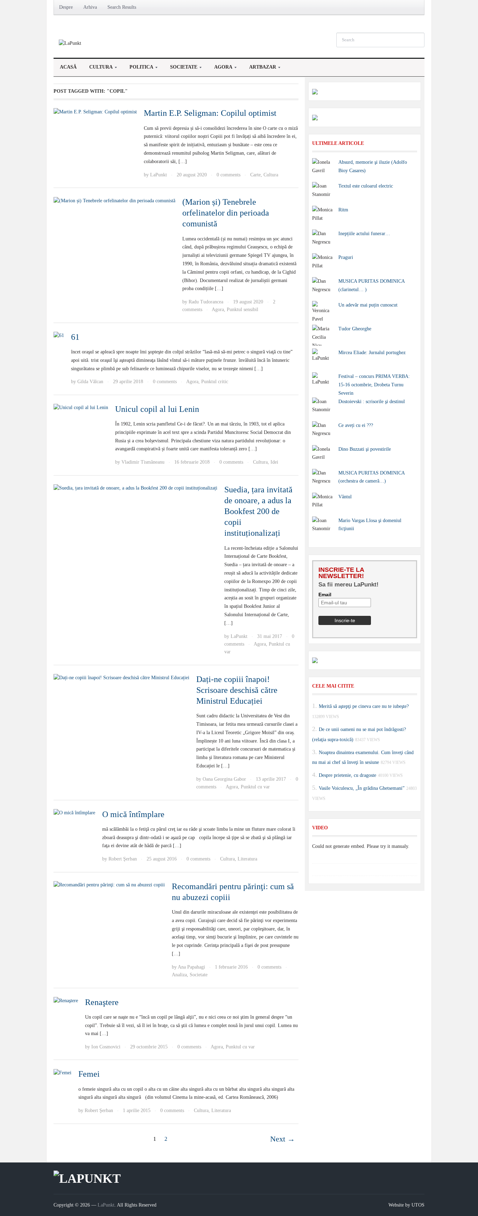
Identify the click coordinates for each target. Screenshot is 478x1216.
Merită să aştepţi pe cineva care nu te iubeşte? (364, 706)
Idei (274, 462)
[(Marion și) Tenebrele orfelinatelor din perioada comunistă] (114, 200)
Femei (89, 1073)
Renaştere (102, 1002)
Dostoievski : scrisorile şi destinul (371, 401)
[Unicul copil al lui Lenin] (81, 407)
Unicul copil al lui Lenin (157, 409)
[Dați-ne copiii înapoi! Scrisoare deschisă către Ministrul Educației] (121, 677)
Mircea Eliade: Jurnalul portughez (372, 352)
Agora (220, 68)
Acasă (68, 67)
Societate (180, 68)
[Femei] (62, 1072)
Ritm (343, 209)
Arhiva (90, 7)
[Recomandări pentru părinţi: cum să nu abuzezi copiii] (109, 884)
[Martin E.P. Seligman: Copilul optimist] (95, 111)
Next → (282, 1138)
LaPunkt (158, 174)
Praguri (345, 257)
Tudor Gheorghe (354, 328)
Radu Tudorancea (206, 301)
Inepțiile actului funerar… (364, 233)
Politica (138, 68)
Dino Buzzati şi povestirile (364, 449)
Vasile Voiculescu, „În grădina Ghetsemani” (362, 788)
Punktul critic (214, 381)
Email (324, 594)
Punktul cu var (255, 786)
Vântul (345, 496)
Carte (255, 174)
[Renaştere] (66, 1000)
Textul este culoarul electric (365, 186)
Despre (66, 7)
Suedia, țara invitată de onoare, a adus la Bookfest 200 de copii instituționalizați (258, 511)
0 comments (228, 174)
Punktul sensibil (242, 309)
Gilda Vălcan (90, 381)
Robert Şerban (122, 859)
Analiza (179, 974)
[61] (59, 335)
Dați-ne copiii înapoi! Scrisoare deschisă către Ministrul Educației (236, 690)
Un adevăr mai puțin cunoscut (368, 305)
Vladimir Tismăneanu (142, 462)
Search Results (121, 7)
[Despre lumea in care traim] (70, 42)
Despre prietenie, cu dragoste (347, 775)
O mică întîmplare (133, 814)
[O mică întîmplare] (74, 812)
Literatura (247, 859)
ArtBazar (259, 68)
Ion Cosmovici (105, 1046)
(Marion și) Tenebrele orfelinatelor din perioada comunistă (225, 212)
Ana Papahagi (191, 967)
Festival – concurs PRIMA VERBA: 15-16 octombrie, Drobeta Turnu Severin (374, 385)
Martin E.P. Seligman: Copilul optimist (210, 113)
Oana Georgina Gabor (224, 779)
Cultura (98, 68)
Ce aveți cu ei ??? (355, 425)
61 (75, 337)
